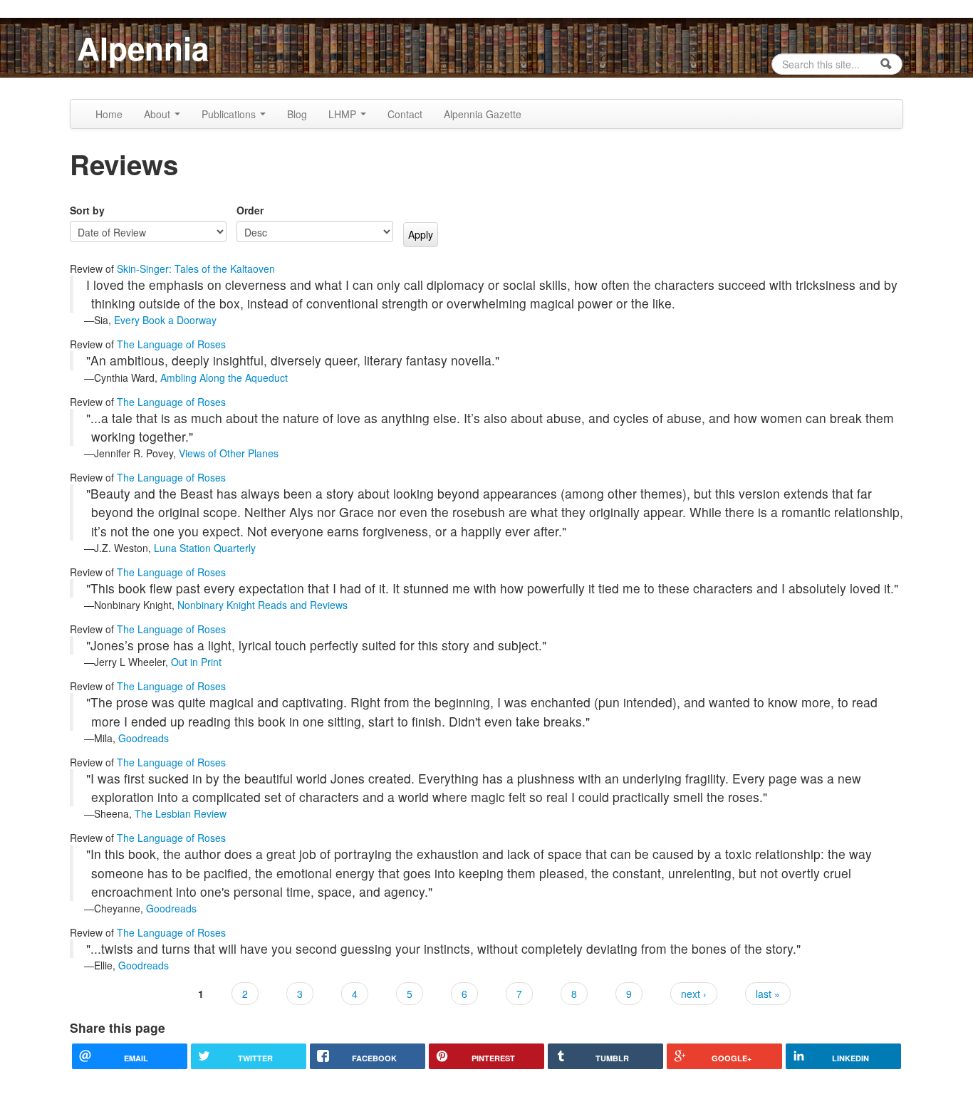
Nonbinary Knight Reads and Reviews (262, 605)
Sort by (87, 210)
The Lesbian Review (181, 813)
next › (694, 994)
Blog (297, 114)
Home (109, 114)
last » (768, 994)
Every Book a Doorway (165, 320)
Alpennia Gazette (482, 114)
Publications (230, 114)
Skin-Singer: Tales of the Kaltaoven (196, 268)
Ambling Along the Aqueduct (224, 377)
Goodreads (143, 738)
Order (250, 210)
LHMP (343, 114)
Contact (404, 114)
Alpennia (143, 48)
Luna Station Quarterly (205, 548)
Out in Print (196, 662)
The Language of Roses (171, 344)
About (158, 114)
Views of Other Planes (229, 453)
